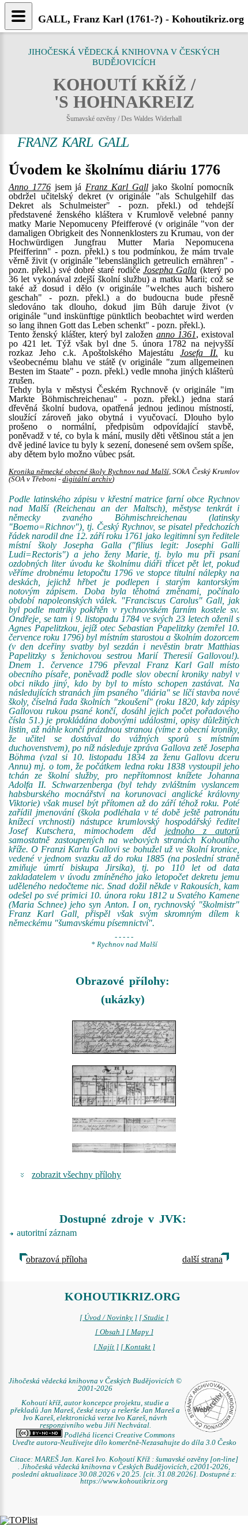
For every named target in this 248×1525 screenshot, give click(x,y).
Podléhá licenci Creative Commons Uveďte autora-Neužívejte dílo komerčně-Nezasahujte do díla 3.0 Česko (124, 1439)
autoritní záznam (47, 1233)
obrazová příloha (56, 1259)
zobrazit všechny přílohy (76, 1174)
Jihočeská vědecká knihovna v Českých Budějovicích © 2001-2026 (95, 1385)
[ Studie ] (153, 1318)
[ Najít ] (106, 1347)
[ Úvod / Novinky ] (108, 1318)
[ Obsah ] (110, 1332)
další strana (202, 1259)
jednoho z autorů (202, 831)
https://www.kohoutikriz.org (124, 1481)
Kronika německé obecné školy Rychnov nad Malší (89, 472)
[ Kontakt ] (138, 1347)
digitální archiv (87, 479)
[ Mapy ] (139, 1332)
